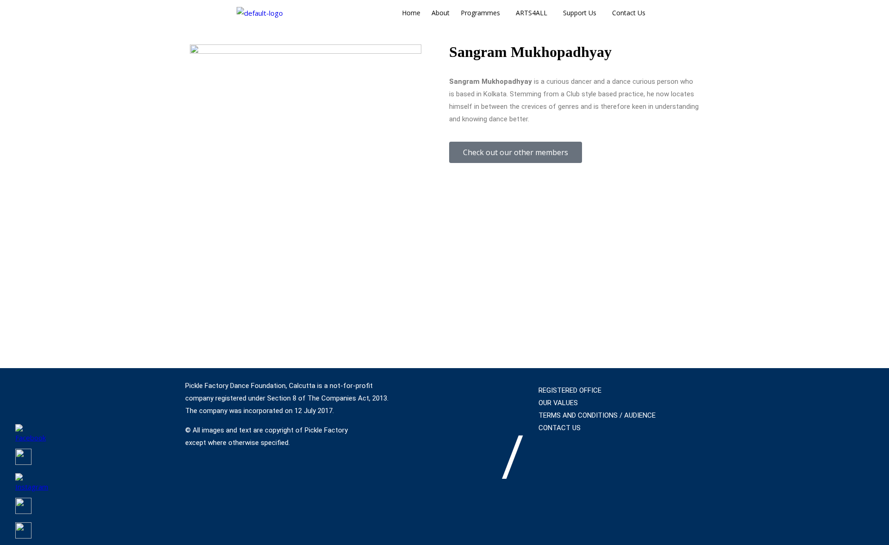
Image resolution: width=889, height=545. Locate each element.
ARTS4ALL (531, 12)
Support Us (579, 12)
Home (411, 12)
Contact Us (628, 12)
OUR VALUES (558, 403)
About (441, 12)
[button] (482, 13)
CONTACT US (559, 428)
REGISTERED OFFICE (569, 390)
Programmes (480, 12)
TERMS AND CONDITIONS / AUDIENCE (597, 415)
